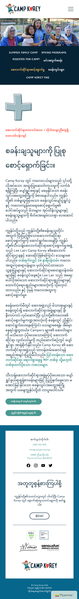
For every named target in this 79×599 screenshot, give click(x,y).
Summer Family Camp (23, 53)
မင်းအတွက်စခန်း (53, 61)
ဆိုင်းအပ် (39, 516)
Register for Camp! (26, 59)
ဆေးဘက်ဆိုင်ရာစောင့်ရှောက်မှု (28, 70)
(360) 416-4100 (39, 445)
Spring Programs (54, 53)
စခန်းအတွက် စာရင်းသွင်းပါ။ (23, 401)
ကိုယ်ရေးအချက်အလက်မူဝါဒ (39, 591)
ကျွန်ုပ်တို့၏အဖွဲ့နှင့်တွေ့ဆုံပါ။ (23, 413)
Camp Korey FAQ (37, 78)
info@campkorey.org (39, 450)
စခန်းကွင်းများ (56, 70)
